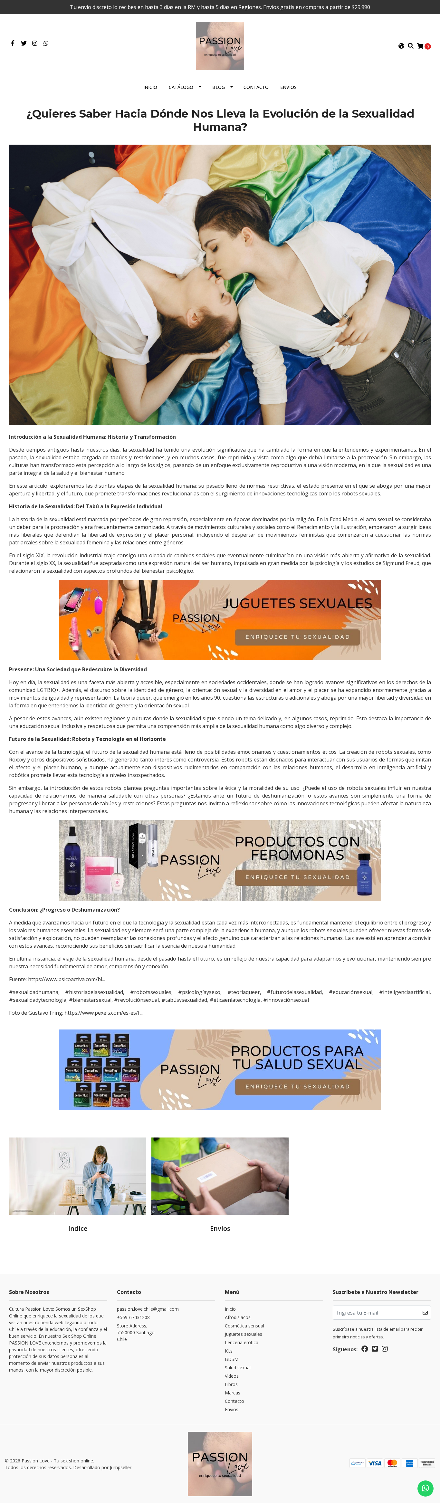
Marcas (232, 1393)
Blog (218, 87)
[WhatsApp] (46, 43)
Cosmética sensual (244, 1326)
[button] (401, 46)
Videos (232, 1376)
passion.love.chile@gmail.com (148, 1309)
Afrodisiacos (238, 1317)
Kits (229, 1351)
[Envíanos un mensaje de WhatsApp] (425, 1488)
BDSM (231, 1359)
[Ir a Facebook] (12, 43)
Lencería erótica (241, 1342)
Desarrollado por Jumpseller (102, 1467)
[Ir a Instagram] (35, 43)
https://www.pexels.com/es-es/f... (103, 1012)
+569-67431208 (133, 1317)
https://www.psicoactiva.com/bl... (66, 979)
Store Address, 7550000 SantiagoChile (136, 1332)
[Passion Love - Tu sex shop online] (220, 45)
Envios (288, 87)
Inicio (150, 87)
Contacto (256, 87)
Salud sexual (238, 1367)
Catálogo (181, 87)
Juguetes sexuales (243, 1334)
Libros (231, 1384)
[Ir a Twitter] (24, 43)
